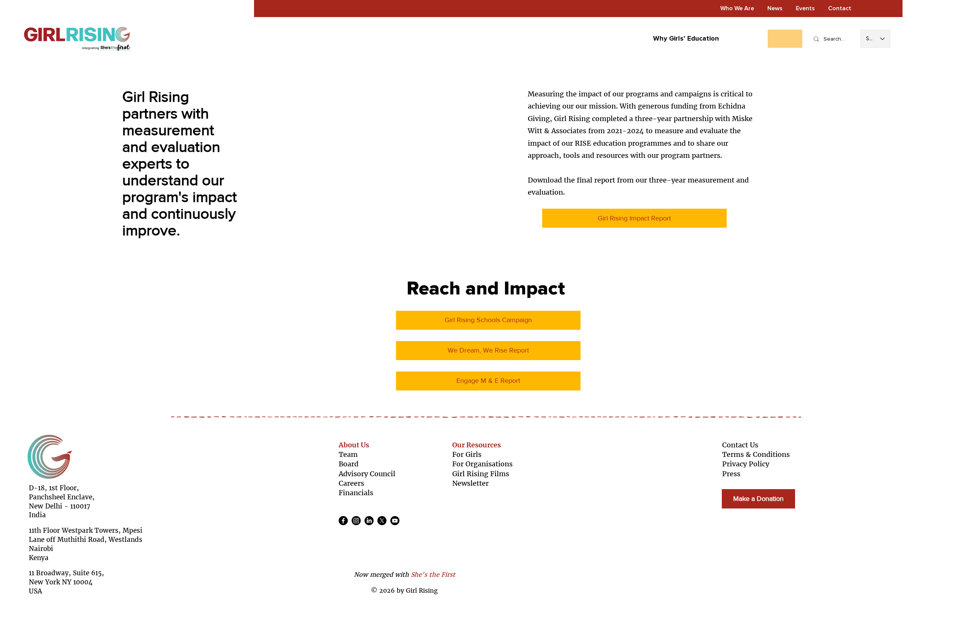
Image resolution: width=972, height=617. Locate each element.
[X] (382, 520)
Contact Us (740, 445)
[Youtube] (394, 520)
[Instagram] (356, 520)
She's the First (433, 574)
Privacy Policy (745, 464)
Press (731, 473)
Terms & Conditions (756, 454)
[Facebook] (343, 520)
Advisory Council (367, 473)
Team (348, 454)
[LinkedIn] (369, 520)
